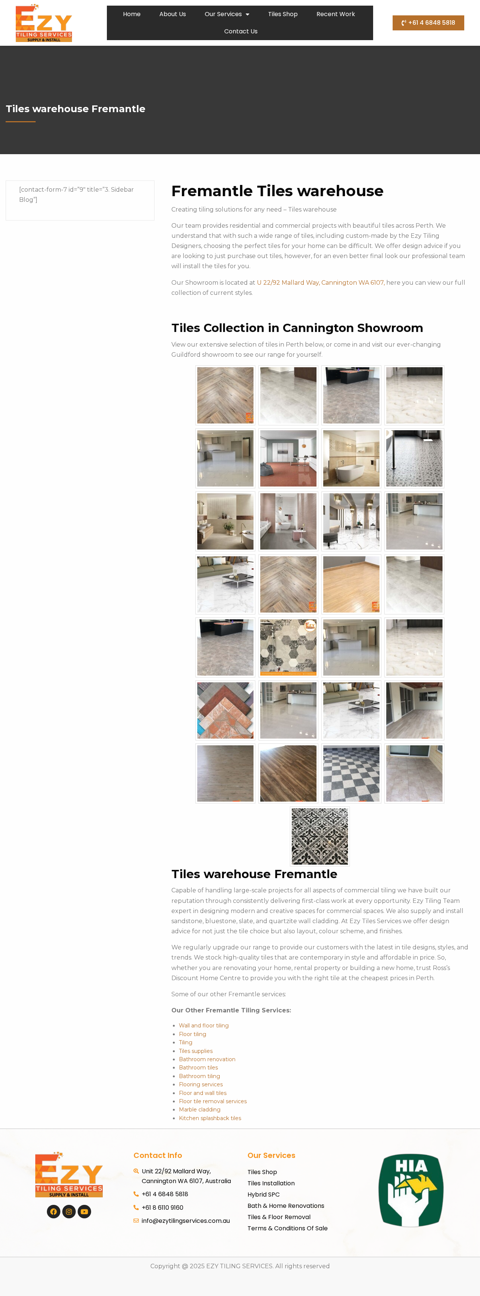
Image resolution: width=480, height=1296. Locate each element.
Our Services (223, 14)
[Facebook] (53, 1211)
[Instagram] (69, 1211)
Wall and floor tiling (204, 1025)
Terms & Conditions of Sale (288, 1228)
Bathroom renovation (207, 1059)
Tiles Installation (271, 1183)
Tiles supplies (196, 1051)
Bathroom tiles (198, 1067)
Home (132, 14)
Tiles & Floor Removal (279, 1217)
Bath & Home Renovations (286, 1205)
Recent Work (335, 14)
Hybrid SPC (264, 1194)
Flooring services (201, 1084)
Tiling (185, 1042)
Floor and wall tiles (202, 1093)
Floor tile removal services (213, 1101)
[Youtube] (84, 1211)
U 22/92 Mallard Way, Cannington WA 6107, (321, 282)
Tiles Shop (283, 14)
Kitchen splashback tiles (210, 1118)
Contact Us (241, 31)
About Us (172, 14)
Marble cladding (199, 1109)
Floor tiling (192, 1034)
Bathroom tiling (199, 1076)
